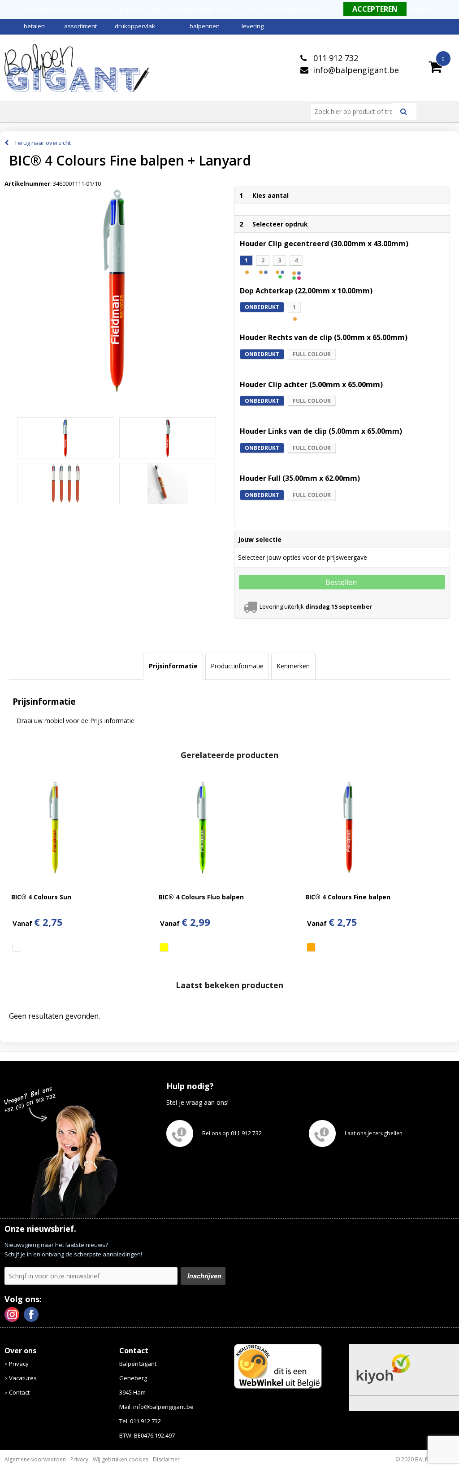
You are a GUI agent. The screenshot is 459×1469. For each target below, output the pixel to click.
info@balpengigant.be (356, 70)
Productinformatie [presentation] (237, 666)
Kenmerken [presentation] (293, 666)
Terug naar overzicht (42, 143)
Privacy (19, 1364)
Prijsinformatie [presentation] (173, 666)
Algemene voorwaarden (35, 1459)
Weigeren (422, 9)
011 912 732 (334, 57)
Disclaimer (166, 1459)
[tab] (173, 666)
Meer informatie (318, 9)
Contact (19, 1392)
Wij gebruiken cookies (120, 1459)
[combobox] (354, 111)
